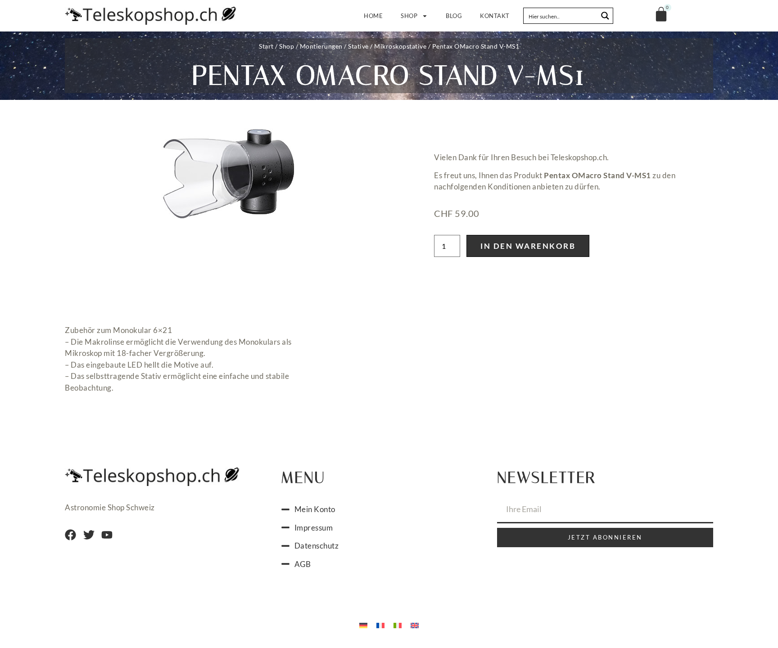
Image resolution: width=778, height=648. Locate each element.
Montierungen (321, 46)
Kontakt (495, 15)
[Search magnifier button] (605, 15)
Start (266, 46)
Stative (358, 46)
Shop (409, 15)
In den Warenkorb (527, 246)
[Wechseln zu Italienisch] (397, 624)
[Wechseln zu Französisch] (380, 624)
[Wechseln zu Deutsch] (363, 624)
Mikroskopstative (400, 46)
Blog (454, 15)
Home (373, 15)
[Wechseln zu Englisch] (414, 624)
